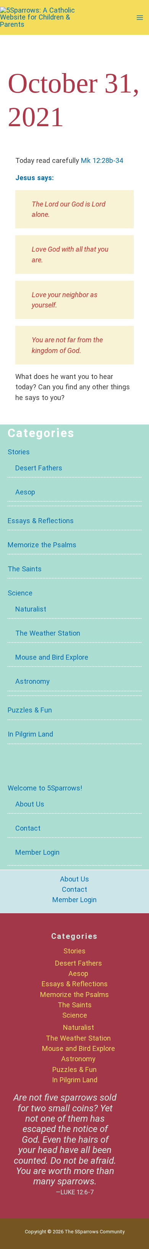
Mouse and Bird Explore (51, 657)
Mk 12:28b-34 (102, 160)
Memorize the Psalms (42, 545)
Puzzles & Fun (30, 710)
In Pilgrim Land (30, 734)
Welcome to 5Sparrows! (45, 788)
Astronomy (32, 681)
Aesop (25, 492)
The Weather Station (47, 633)
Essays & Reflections (41, 521)
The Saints (25, 569)
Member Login (37, 852)
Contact (27, 828)
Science (20, 593)
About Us (29, 804)
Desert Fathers (38, 468)
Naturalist (30, 609)
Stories (19, 452)
